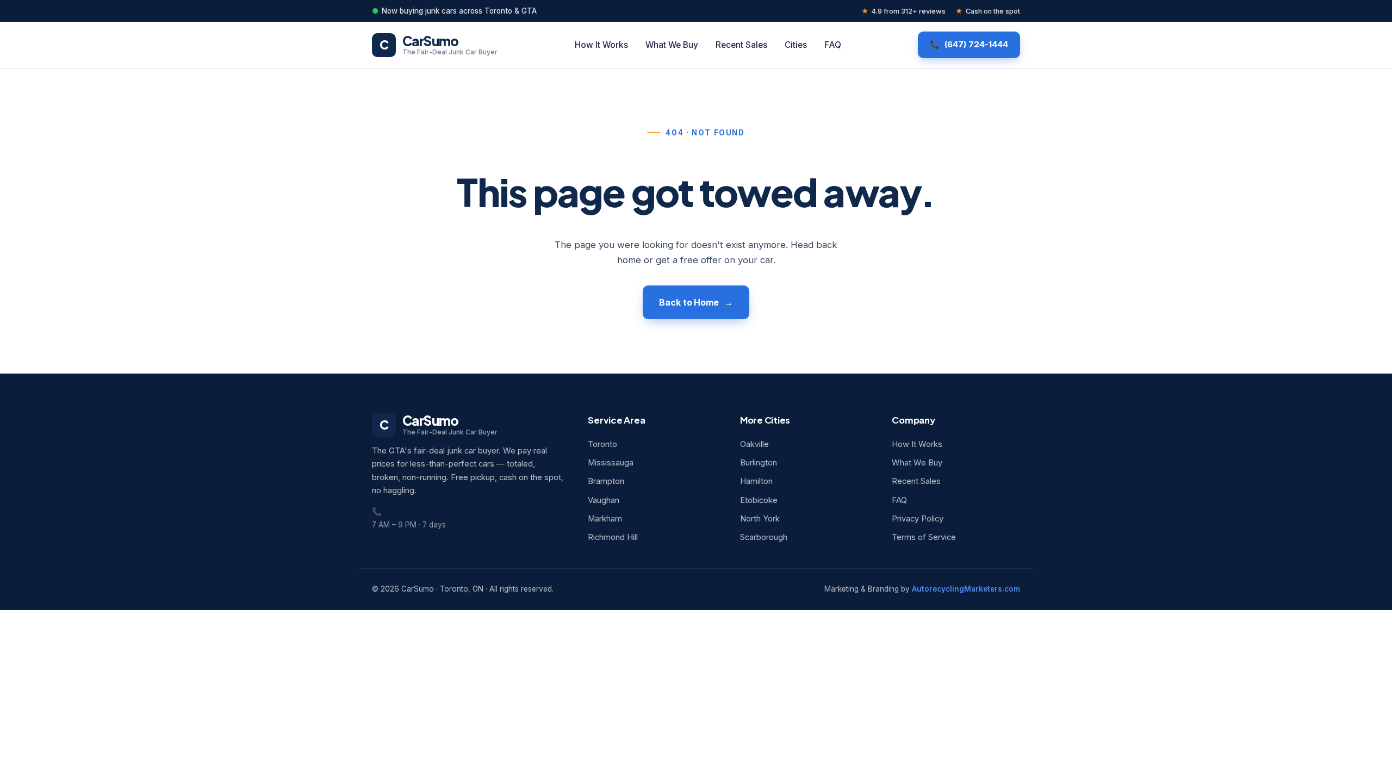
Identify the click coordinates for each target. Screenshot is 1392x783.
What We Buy (671, 45)
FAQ (832, 45)
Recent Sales (741, 45)
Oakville (754, 444)
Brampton (606, 481)
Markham (605, 519)
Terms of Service (924, 537)
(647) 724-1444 (976, 44)
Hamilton (756, 481)
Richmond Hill (613, 537)
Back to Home (689, 302)
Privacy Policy (917, 519)
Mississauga (610, 463)
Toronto (602, 444)
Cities (796, 45)
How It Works (601, 45)
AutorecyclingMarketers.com (966, 589)
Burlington (758, 463)
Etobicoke (759, 500)
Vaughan (603, 500)
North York (760, 519)
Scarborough (763, 537)
